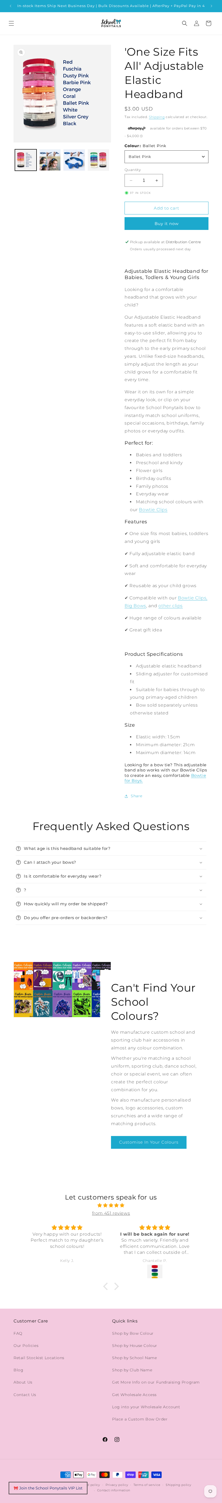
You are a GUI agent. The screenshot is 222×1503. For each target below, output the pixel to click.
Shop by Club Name (132, 1370)
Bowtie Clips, (192, 597)
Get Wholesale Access (134, 1394)
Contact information (113, 1490)
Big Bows (135, 605)
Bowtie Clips (153, 509)
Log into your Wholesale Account (146, 1406)
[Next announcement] (211, 6)
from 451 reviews (111, 1213)
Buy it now (167, 223)
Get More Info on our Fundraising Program (156, 1382)
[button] (11, 23)
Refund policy (88, 1485)
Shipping (157, 117)
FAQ (18, 1333)
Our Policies (26, 1345)
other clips (170, 605)
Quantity (133, 169)
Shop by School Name (134, 1357)
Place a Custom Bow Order (140, 1419)
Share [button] (136, 795)
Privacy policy (117, 1485)
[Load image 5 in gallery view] (50, 160)
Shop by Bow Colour (133, 1333)
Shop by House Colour (134, 1345)
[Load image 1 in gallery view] (26, 160)
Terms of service (146, 1485)
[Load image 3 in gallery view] (98, 160)
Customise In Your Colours (148, 1142)
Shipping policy (178, 1485)
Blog (18, 1370)
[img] (111, 1205)
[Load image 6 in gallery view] (74, 160)
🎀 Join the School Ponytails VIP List (48, 1488)
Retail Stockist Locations (39, 1357)
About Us (23, 1382)
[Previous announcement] (11, 6)
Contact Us (25, 1394)
